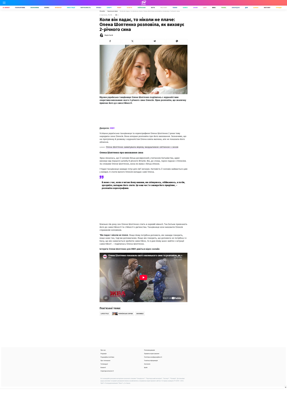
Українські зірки (112, 11)
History (267, 7)
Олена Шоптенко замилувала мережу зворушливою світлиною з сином (142, 147)
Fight (119, 7)
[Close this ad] (285, 387)
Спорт (109, 7)
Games (185, 7)
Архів (145, 367)
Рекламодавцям (149, 350)
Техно (175, 7)
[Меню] (4, 3)
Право (98, 7)
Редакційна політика (107, 357)
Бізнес (46, 7)
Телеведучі (104, 364)
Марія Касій (108, 35)
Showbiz (102, 11)
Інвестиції (71, 7)
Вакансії (103, 367)
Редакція (103, 353)
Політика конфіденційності (153, 357)
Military (163, 7)
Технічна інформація (151, 360)
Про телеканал (105, 360)
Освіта (129, 7)
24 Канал (6, 7)
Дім (246, 7)
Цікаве (255, 7)
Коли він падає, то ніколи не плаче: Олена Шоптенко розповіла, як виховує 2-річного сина (150, 11)
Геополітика (20, 7)
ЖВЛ (112, 128)
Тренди (279, 7)
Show (195, 7)
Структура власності (107, 371)
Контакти (147, 364)
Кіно (214, 7)
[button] (110, 41)
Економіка (34, 7)
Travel (223, 7)
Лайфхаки (142, 7)
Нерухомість (85, 7)
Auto (153, 7)
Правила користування (151, 353)
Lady (205, 7)
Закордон (236, 7)
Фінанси (58, 7)
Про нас (103, 350)
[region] (143, 394)
